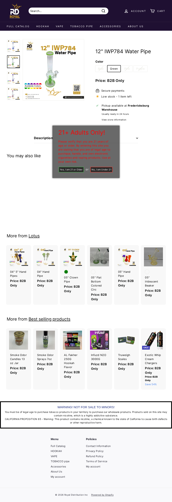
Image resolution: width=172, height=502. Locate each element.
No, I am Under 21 (101, 169)
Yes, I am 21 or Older (71, 169)
